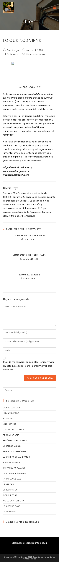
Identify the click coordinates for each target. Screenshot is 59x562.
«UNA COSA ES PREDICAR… (30, 255)
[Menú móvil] (54, 7)
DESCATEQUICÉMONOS (14, 473)
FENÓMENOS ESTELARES (15, 440)
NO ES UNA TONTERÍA (14, 500)
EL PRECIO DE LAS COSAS (29, 235)
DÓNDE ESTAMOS (12, 407)
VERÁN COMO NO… (12, 446)
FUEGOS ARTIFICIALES (14, 429)
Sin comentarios (35, 54)
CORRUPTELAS (10, 495)
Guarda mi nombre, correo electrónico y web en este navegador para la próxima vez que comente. (28, 365)
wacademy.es (29, 558)
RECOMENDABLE (11, 435)
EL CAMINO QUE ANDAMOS (16, 456)
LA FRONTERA (9, 511)
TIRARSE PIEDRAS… (12, 462)
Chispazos (12, 54)
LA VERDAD (8, 484)
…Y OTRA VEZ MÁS (12, 478)
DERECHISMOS (10, 489)
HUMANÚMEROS (11, 413)
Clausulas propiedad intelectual (30, 542)
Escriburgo (13, 50)
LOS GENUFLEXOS (11, 506)
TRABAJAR (8, 418)
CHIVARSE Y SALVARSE (14, 467)
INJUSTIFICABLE (29, 274)
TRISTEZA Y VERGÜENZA (15, 451)
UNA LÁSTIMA (9, 424)
